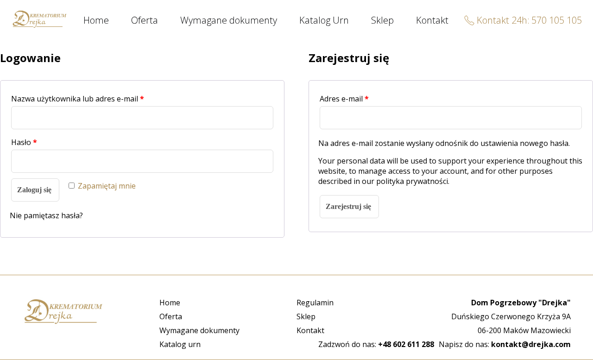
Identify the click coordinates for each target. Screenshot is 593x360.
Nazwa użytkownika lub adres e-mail (77, 99)
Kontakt (432, 20)
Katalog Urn (324, 20)
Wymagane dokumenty (228, 20)
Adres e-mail (344, 99)
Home (96, 20)
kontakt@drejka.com (531, 344)
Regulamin (315, 302)
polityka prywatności (412, 181)
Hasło (24, 142)
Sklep (382, 20)
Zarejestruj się (348, 206)
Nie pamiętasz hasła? (46, 215)
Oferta (144, 20)
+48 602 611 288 (406, 344)
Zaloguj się (34, 190)
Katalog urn (180, 344)
